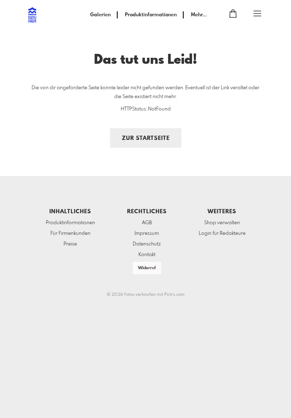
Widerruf (147, 268)
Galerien (100, 14)
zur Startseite (146, 138)
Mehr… (199, 14)
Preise (70, 244)
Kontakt (146, 254)
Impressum (146, 233)
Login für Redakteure (222, 233)
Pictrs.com (174, 295)
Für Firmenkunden (70, 233)
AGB (147, 222)
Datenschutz (147, 244)
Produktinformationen (151, 14)
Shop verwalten (222, 222)
